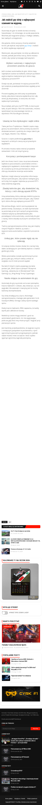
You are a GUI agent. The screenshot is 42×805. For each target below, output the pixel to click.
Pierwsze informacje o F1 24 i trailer (21, 549)
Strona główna (4, 1)
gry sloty (27, 45)
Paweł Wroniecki (8, 27)
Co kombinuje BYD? (16, 771)
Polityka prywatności (32, 798)
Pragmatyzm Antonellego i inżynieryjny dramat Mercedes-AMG (24, 780)
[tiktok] (40, 1)
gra (13, 14)
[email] (21, 1)
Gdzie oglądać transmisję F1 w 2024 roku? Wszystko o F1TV (23, 668)
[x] (27, 1)
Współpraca (13, 1)
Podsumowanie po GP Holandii (20, 757)
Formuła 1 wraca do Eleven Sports (14, 645)
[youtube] (37, 1)
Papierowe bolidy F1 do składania (21, 676)
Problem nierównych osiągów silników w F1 (23, 787)
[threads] (32, 1)
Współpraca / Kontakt (19, 798)
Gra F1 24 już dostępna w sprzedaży (20, 531)
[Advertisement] (21, 431)
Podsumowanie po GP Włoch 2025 (21, 749)
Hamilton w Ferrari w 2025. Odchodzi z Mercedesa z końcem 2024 (22, 660)
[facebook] (24, 1)
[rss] (35, 1)
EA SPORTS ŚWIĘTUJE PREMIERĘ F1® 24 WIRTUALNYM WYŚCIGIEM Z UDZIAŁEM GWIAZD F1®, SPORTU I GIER (25, 540)
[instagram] (30, 1)
